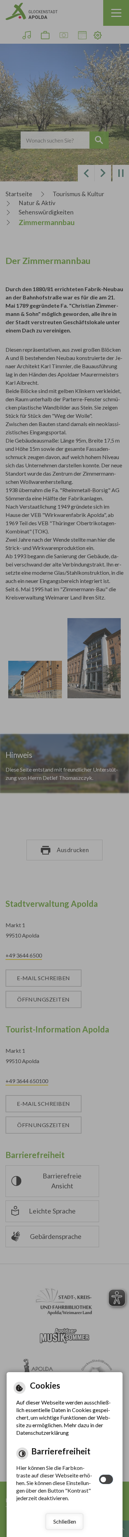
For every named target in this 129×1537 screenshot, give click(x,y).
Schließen (64, 1521)
